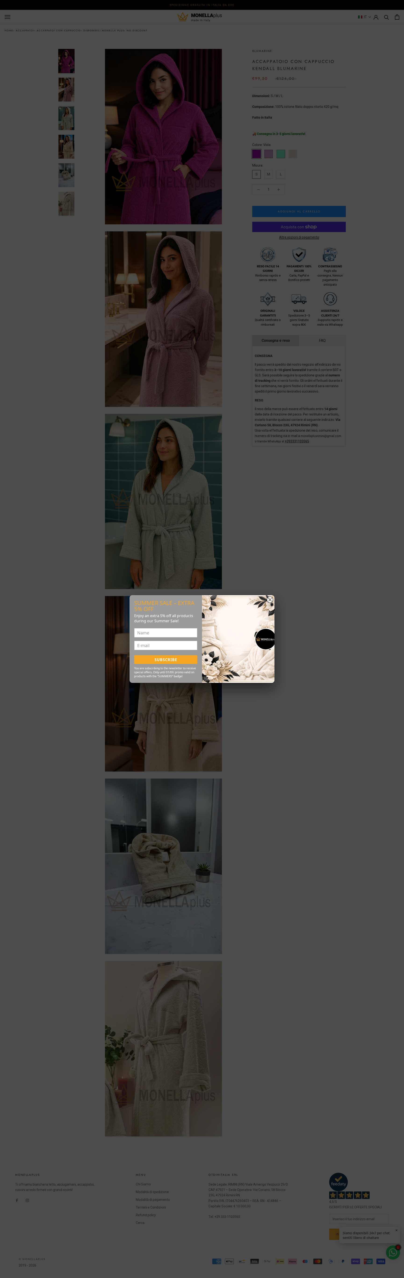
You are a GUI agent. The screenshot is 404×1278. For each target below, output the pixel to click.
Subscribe (166, 659)
